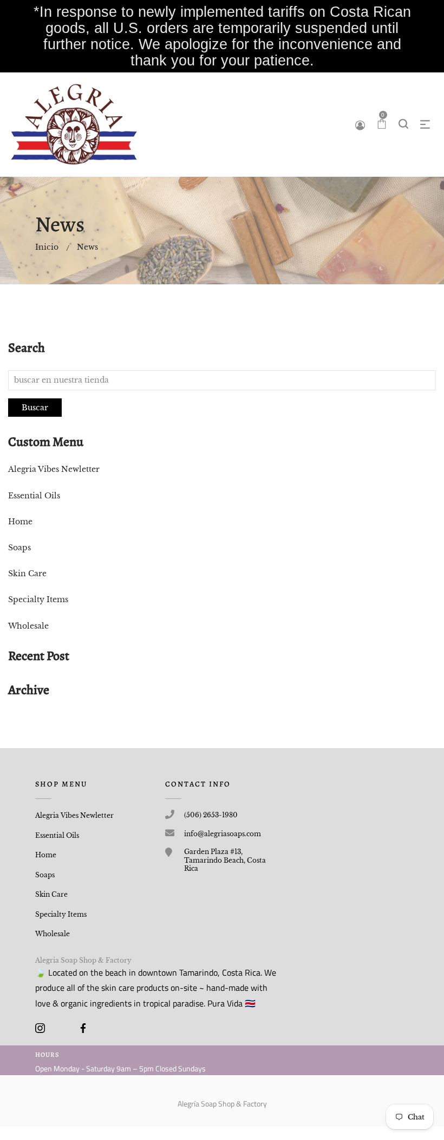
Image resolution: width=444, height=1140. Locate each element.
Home (20, 521)
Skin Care (27, 573)
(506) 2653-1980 (211, 815)
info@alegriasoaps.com (222, 834)
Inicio (46, 247)
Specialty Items (38, 599)
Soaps (19, 547)
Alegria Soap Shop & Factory (83, 960)
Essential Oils (34, 496)
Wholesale (28, 626)
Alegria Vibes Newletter (54, 469)
